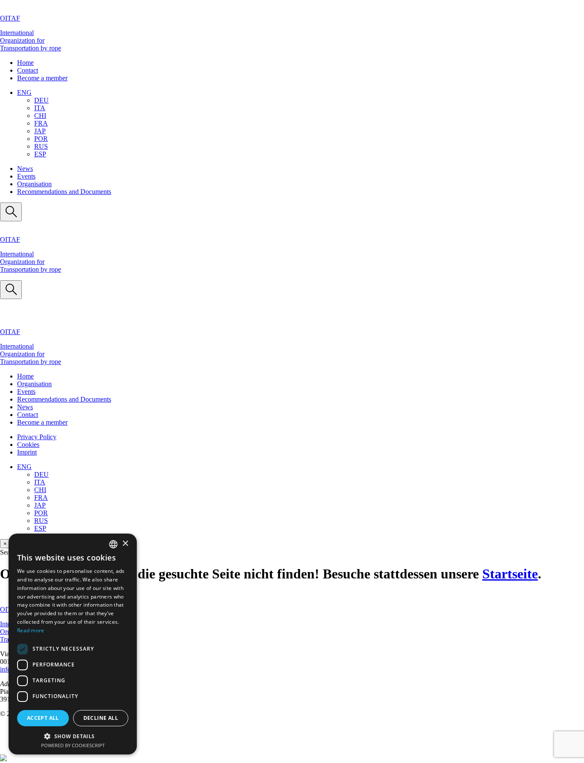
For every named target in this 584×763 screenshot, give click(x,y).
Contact (27, 70)
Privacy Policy (36, 436)
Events (26, 176)
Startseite (510, 573)
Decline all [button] (100, 718)
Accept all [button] (43, 718)
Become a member (42, 78)
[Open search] (11, 211)
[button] (24, 92)
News (25, 168)
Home (25, 62)
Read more (30, 630)
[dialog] (73, 644)
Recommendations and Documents (64, 191)
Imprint (27, 452)
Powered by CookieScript (73, 745)
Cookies (28, 444)
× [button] (125, 543)
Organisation (34, 184)
